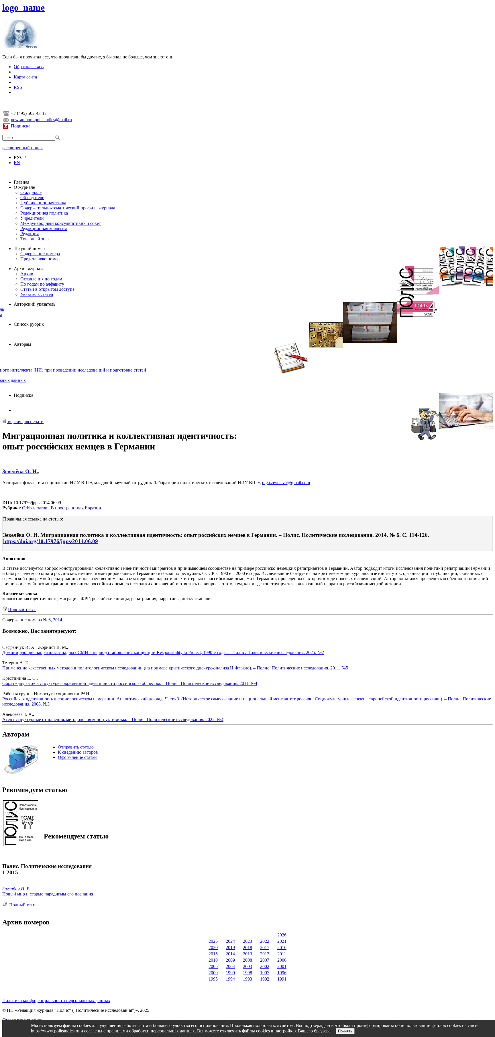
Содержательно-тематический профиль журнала (67, 207)
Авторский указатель (34, 304)
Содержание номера (40, 253)
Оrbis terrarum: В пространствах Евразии (61, 507)
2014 (230, 953)
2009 (230, 960)
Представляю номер (40, 258)
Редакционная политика (44, 213)
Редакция (29, 233)
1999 (230, 972)
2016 (281, 947)
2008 (247, 960)
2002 (264, 966)
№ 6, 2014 (52, 619)
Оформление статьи (77, 757)
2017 (264, 947)
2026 (281, 934)
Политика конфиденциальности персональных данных (56, 1000)
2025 (213, 941)
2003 (247, 966)
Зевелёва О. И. (20, 471)
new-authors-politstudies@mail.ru (41, 119)
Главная (21, 182)
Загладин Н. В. (16, 888)
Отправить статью (76, 747)
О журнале (24, 187)
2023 (247, 941)
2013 (247, 953)
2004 (230, 966)
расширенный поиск (22, 147)
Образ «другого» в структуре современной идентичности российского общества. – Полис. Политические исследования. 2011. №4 (129, 683)
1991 (281, 979)
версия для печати (25, 421)
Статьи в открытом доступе (47, 289)
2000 (213, 972)
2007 (264, 960)
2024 (230, 941)
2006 (281, 960)
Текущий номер (29, 248)
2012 (264, 953)
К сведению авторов (78, 752)
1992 (264, 979)
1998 (247, 972)
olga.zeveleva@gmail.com (286, 482)
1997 (264, 972)
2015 (213, 953)
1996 (281, 972)
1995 (213, 979)
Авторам (22, 344)
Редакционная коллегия (43, 228)
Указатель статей (36, 294)
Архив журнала (29, 268)
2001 (281, 966)
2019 (230, 947)
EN (17, 162)
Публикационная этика (43, 202)
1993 (247, 979)
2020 (213, 947)
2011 (281, 953)
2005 (213, 966)
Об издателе (32, 197)
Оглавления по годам (41, 278)
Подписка (20, 125)
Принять (345, 1031)
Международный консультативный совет (60, 223)
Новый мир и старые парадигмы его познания (47, 893)
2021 (281, 941)
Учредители (32, 218)
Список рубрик (29, 324)
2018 (247, 947)
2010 (213, 960)
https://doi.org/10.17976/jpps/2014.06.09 (50, 541)
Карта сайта (25, 76)
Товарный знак (35, 238)
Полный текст (22, 609)
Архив (26, 273)
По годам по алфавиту (42, 284)
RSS (18, 87)
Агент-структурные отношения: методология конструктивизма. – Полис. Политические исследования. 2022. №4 (112, 719)
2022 (264, 941)
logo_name (23, 7)
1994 (230, 979)
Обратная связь (29, 66)
